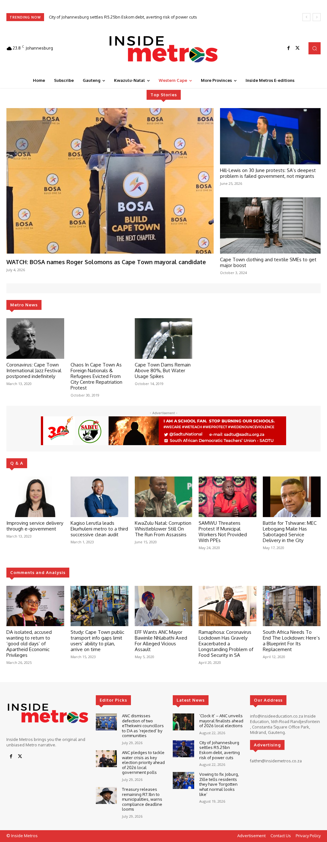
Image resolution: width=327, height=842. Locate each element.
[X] (297, 48)
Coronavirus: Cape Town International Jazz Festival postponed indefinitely (33, 370)
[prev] (306, 17)
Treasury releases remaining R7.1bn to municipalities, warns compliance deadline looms (142, 799)
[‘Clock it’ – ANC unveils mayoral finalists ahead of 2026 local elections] (183, 721)
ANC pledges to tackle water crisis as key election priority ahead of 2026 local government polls (143, 762)
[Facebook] (288, 48)
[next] (317, 17)
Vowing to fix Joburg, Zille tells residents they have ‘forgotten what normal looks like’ (130, 17)
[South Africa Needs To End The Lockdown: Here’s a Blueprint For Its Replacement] (292, 606)
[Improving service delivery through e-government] (35, 496)
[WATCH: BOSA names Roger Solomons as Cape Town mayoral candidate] (110, 181)
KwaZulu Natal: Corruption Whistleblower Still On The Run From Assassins (163, 529)
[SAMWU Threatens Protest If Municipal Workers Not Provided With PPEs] (227, 496)
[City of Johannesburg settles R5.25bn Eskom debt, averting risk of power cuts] (183, 748)
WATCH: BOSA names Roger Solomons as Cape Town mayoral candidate (106, 261)
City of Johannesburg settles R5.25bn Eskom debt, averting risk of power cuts (219, 750)
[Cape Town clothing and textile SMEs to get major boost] (270, 225)
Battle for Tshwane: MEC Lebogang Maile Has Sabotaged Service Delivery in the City (289, 531)
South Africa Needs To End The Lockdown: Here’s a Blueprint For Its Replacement (291, 640)
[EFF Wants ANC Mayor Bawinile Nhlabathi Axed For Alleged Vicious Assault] (164, 606)
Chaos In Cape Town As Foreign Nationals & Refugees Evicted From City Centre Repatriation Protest (96, 376)
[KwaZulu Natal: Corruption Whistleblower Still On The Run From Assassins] (164, 496)
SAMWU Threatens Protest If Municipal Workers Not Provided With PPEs (223, 531)
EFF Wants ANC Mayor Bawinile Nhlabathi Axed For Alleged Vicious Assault (161, 640)
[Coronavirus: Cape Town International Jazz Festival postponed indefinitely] (35, 338)
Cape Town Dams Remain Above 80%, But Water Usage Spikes (163, 370)
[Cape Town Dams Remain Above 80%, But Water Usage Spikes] (164, 338)
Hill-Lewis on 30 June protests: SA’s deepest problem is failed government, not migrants (268, 173)
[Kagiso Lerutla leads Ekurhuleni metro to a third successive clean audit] (99, 496)
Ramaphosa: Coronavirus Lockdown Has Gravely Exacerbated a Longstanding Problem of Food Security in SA (226, 643)
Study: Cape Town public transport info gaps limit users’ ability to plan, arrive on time (97, 640)
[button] (314, 48)
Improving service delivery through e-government (34, 526)
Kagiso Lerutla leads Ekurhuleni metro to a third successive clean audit (99, 529)
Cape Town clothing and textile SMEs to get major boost (268, 262)
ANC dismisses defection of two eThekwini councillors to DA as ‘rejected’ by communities (143, 725)
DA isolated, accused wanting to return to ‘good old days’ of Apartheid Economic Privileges (29, 643)
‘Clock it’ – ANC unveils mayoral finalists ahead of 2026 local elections (221, 720)
